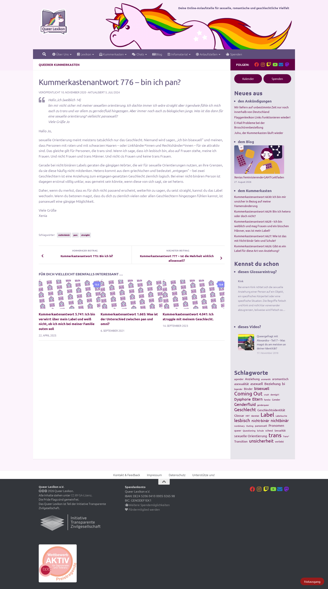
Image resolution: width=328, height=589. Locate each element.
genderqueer (263, 404)
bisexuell (261, 388)
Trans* (286, 436)
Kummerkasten (113, 54)
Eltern (257, 399)
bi (283, 384)
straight (85, 234)
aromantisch (280, 379)
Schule (260, 430)
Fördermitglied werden (144, 509)
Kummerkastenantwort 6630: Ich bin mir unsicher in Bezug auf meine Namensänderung (260, 201)
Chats (139, 54)
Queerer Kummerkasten (59, 65)
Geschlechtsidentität (271, 410)
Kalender (248, 78)
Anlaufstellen (208, 54)
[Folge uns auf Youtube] (275, 64)
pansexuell (261, 425)
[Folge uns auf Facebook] (256, 64)
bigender (238, 389)
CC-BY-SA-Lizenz (81, 495)
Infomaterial (179, 54)
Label (267, 414)
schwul (269, 430)
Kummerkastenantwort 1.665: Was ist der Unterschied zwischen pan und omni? (129, 319)
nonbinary (239, 425)
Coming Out (248, 393)
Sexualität (280, 430)
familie (267, 399)
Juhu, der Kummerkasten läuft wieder (258, 133)
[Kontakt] (281, 64)
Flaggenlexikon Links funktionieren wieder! (262, 117)
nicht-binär (64, 234)
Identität (255, 415)
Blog (158, 54)
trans (275, 435)
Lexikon (85, 54)
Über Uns (62, 54)
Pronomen (276, 425)
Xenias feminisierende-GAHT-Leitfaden (259, 177)
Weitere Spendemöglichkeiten (149, 505)
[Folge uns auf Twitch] (268, 64)
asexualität (241, 384)
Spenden (235, 54)
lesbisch (242, 420)
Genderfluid (245, 404)
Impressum (154, 475)
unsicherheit (261, 441)
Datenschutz (177, 475)
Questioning (249, 430)
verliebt (279, 441)
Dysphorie (242, 399)
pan (75, 234)
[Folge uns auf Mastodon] (287, 64)
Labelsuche (281, 415)
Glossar (239, 415)
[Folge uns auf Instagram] (262, 64)
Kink (240, 281)
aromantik (266, 379)
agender (239, 379)
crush (266, 394)
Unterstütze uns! (203, 475)
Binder (248, 389)
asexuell (256, 384)
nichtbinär (280, 420)
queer (237, 430)
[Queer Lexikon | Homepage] (54, 22)
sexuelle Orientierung (250, 436)
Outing (249, 425)
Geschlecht (245, 409)
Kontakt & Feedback (126, 475)
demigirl (274, 394)
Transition (241, 441)
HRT (248, 415)
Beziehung (272, 384)
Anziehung (252, 379)
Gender (276, 399)
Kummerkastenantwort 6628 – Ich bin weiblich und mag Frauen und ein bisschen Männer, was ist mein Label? (261, 226)
